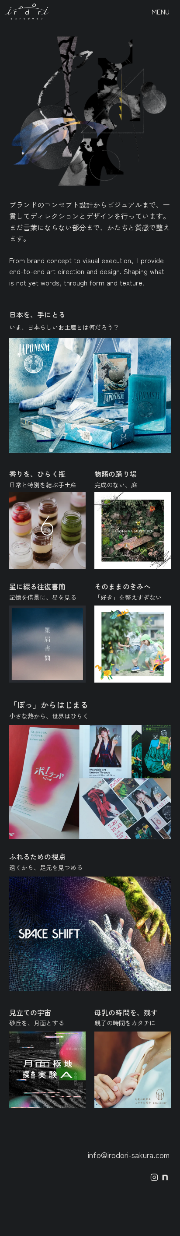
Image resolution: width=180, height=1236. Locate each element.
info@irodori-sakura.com (129, 1154)
